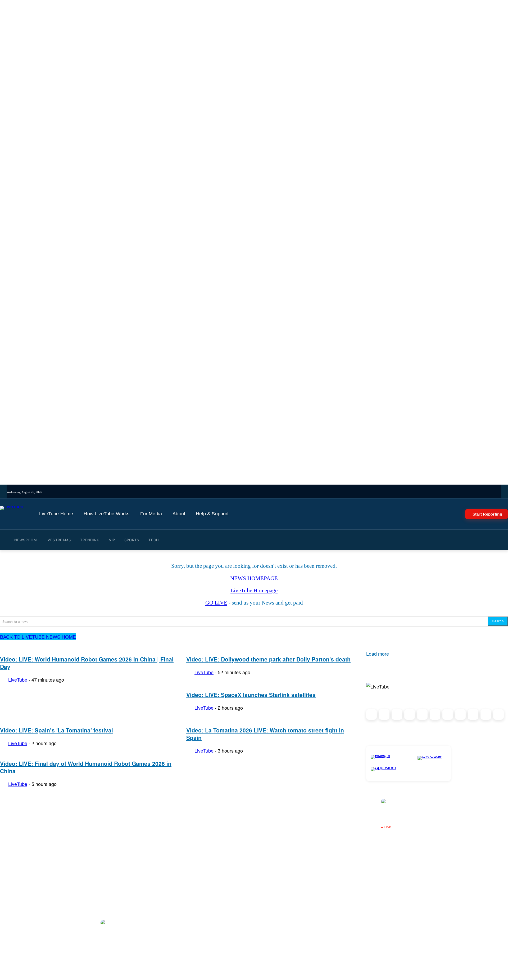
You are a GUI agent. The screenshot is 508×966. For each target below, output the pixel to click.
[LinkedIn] (397, 714)
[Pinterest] (409, 714)
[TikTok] (485, 714)
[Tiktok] (258, 492)
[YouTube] (280, 492)
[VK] (302, 492)
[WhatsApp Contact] (498, 714)
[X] (473, 714)
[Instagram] (250, 492)
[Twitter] (272, 492)
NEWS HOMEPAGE (254, 578)
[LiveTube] (11, 514)
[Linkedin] (287, 492)
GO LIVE (216, 603)
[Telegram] (294, 492)
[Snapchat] (435, 714)
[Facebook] (265, 492)
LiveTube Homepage (254, 590)
